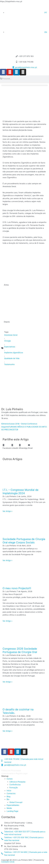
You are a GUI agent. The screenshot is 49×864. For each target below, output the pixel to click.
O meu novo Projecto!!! (17, 588)
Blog (8, 796)
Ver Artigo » (7, 511)
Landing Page (12, 811)
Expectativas (9, 347)
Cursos (10, 779)
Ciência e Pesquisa (17, 782)
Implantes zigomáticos (13, 352)
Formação (13, 788)
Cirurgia (7, 341)
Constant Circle (7, 862)
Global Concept (15, 802)
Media (9, 808)
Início (9, 791)
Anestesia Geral (10, 335)
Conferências (15, 785)
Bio (8, 799)
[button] (24, 82)
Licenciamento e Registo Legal (14, 773)
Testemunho (9, 364)
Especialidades (13, 805)
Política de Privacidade (11, 770)
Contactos (11, 793)
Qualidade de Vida (11, 358)
